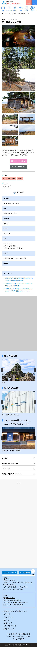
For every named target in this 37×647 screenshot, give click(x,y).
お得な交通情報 (28, 2)
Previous (2, 370)
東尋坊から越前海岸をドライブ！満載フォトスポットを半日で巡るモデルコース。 (19, 290)
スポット (15, 10)
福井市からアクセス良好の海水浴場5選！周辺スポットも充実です (18, 285)
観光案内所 (6, 614)
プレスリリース (8, 617)
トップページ (5, 13)
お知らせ (6, 620)
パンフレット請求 (10, 572)
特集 (3, 10)
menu (34, 4)
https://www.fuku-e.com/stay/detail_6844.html (18, 439)
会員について (7, 623)
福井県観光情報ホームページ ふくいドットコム (11, 2)
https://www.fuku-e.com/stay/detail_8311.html (18, 403)
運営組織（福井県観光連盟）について (15, 611)
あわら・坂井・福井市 (9, 178)
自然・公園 (6, 186)
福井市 (20, 178)
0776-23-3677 (10, 585)
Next (35, 370)
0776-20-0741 (10, 598)
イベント (27, 10)
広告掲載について (9, 629)
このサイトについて (9, 626)
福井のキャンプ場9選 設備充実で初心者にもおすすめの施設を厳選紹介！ (19, 279)
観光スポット (14, 13)
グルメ (32, 10)
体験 (21, 10)
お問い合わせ (25, 572)
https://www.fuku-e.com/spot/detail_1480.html (18, 371)
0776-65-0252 (10, 580)
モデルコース (9, 10)
